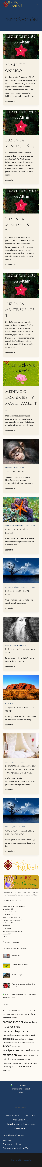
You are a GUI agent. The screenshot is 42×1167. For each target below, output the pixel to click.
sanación (7, 1063)
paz (37, 1055)
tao (31, 1063)
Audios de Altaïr (21, 1128)
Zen (4, 937)
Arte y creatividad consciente (12, 906)
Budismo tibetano (8, 912)
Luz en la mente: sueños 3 (19, 309)
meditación (10, 1055)
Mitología (9, 703)
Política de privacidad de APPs (15, 1148)
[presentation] (21, 46)
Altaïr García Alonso (21, 1119)
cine (4, 1027)
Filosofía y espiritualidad (15, 645)
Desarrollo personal (9, 917)
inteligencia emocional (16, 1050)
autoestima (22, 1014)
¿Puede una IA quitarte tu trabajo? (15, 948)
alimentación (7, 1011)
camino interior (13, 1022)
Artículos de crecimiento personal (21, 1124)
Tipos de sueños (14, 471)
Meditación (6, 923)
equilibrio (14, 1043)
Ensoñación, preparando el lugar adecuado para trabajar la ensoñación (20, 769)
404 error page (12, 1115)
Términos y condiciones (12, 1144)
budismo (31, 1014)
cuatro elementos (11, 1035)
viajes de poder (13, 1067)
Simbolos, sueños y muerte (15, 467)
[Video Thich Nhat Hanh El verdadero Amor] (6, 996)
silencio (21, 1063)
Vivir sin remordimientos (20, 964)
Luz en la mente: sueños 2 (19, 225)
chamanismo (30, 1022)
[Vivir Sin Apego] (6, 975)
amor (14, 1010)
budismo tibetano (10, 1017)
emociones (29, 1039)
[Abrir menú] (37, 4)
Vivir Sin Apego (17, 975)
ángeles (6, 1070)
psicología (8, 1059)
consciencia (13, 1026)
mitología (27, 1055)
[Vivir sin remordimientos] (6, 965)
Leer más (10, 101)
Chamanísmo (10, 525)
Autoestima (6, 909)
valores (5, 1067)
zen (34, 1067)
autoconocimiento (9, 1014)
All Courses (31, 1115)
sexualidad (15, 1063)
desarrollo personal (27, 1035)
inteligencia (16, 1046)
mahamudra (35, 1051)
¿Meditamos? (16, 955)
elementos (19, 1039)
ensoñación (7, 1043)
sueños (26, 1063)
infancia (7, 1045)
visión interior (25, 1066)
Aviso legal (7, 1140)
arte (18, 1011)
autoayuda (24, 1011)
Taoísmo (5, 934)
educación (8, 1038)
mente (20, 1055)
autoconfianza (33, 1011)
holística (32, 1042)
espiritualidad (23, 1042)
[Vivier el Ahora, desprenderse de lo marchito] (6, 985)
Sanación (6, 928)
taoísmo (35, 1063)
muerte (32, 1055)
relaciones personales (22, 1059)
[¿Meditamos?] (6, 956)
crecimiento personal (16, 1031)
